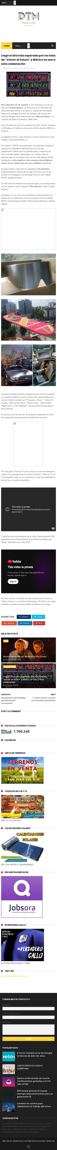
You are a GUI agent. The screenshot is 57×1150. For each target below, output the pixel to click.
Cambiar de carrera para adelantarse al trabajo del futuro (34, 1105)
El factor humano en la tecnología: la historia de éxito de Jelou (34, 1054)
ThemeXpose (17, 1141)
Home (7, 46)
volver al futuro (29, 68)
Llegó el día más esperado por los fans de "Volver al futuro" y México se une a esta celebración (24, 679)
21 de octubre (11, 68)
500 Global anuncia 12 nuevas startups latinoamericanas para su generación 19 (35, 1093)
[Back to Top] (28, 1146)
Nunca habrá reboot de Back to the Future (24, 656)
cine (20, 68)
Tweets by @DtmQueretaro (14, 976)
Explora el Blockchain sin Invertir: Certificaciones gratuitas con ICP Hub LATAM (33, 1081)
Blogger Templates (46, 1141)
